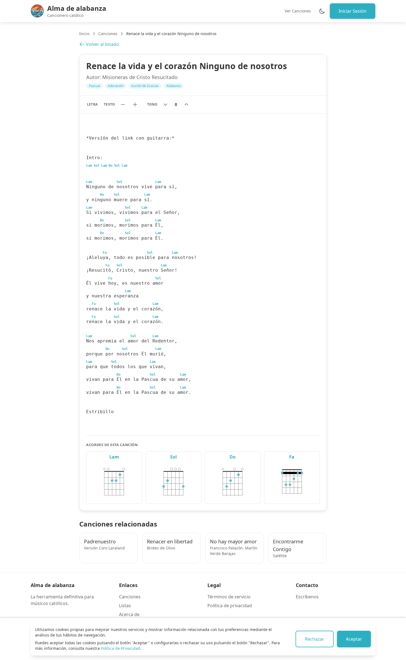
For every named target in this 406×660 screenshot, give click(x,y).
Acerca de (129, 614)
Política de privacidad (229, 606)
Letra (92, 104)
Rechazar (314, 639)
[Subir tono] (186, 104)
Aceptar (354, 639)
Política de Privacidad (120, 648)
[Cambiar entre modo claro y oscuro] (322, 11)
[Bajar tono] (165, 104)
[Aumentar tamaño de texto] (135, 104)
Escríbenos (307, 597)
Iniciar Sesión (353, 11)
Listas (125, 606)
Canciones (107, 33)
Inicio (84, 33)
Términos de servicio (229, 597)
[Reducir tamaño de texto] (122, 104)
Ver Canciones (298, 11)
